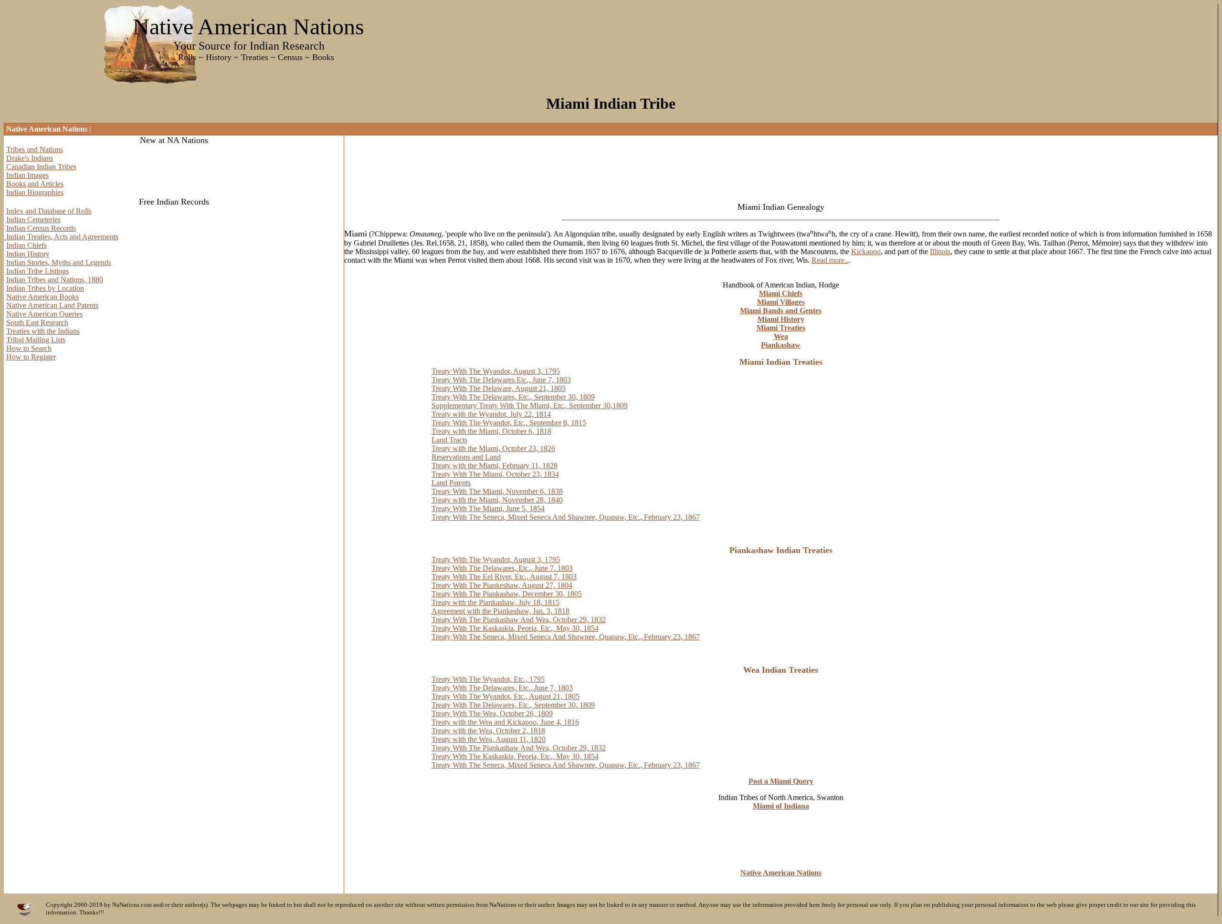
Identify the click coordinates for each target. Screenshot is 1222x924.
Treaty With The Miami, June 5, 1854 (488, 508)
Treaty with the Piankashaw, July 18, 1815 (495, 602)
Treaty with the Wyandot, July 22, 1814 (491, 414)
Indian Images (27, 175)
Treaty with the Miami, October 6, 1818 (491, 431)
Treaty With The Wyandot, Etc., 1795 (488, 679)
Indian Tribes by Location (45, 288)
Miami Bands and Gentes (781, 311)
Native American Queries (44, 314)
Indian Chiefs (26, 245)
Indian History (28, 254)
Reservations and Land (466, 457)
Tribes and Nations (34, 149)
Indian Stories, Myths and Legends (58, 262)
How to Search (29, 348)
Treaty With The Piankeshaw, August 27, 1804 (502, 585)
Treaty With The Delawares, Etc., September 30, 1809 (513, 397)
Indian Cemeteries (33, 220)
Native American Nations (781, 873)
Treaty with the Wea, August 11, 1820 (489, 739)
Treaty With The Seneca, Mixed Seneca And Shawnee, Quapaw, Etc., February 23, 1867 (566, 517)
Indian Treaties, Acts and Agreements (62, 237)
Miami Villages (781, 302)
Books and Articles (34, 184)
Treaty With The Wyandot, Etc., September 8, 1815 (509, 423)
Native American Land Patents (52, 305)
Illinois (940, 251)
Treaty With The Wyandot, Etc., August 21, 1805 (505, 696)
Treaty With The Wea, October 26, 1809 (492, 713)
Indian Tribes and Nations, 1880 (54, 280)
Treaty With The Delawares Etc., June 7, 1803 (501, 380)
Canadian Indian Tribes (41, 167)
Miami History (781, 319)
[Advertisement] (518, 173)
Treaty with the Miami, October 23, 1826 (493, 448)
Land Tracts (449, 440)
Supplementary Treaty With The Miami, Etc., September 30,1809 (530, 405)
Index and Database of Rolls (49, 211)
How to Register (31, 357)
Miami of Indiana (781, 806)
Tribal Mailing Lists (35, 340)
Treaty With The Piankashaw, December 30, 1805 (507, 594)
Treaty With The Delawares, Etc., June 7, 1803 (502, 568)
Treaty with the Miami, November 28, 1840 (497, 500)
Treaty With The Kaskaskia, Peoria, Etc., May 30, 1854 (515, 628)
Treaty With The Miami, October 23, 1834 (495, 474)
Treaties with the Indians (43, 331)
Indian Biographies (34, 192)
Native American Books (42, 297)
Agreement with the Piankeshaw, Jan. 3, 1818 (500, 611)
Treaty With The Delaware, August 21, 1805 (499, 388)
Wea (781, 336)
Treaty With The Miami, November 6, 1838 (497, 491)
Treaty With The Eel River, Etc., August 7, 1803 (504, 577)
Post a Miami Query (780, 781)
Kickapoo (866, 251)
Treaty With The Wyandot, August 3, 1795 (496, 371)
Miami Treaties (781, 328)
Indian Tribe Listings (37, 271)
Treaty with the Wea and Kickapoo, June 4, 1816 (505, 722)
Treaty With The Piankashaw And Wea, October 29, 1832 (519, 620)
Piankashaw (781, 345)
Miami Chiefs (780, 293)
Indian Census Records (41, 228)
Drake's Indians (29, 158)
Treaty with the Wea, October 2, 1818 (488, 731)
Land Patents (451, 483)
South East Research (37, 322)
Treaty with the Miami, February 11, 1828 (495, 466)
